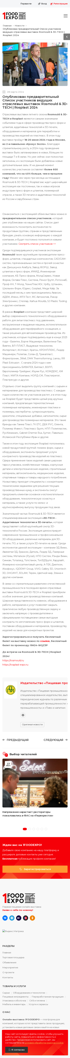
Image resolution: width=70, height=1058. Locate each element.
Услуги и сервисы (38, 1004)
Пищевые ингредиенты (15, 997)
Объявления (9, 962)
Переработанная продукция (47, 997)
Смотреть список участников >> (37, 243)
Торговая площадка (13, 957)
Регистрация (61, 3)
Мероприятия (10, 967)
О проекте (8, 972)
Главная (6, 952)
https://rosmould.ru (13, 660)
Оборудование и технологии (29, 993)
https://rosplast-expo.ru (15, 664)
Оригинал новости (32, 724)
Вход (44, 3)
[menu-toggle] (66, 16)
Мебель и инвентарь (13, 1004)
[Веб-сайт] (23, 715)
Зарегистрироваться (37, 869)
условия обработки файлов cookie (44, 1042)
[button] (25, 829)
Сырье (6, 993)
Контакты (7, 977)
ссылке (45, 641)
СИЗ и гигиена (37, 1001)
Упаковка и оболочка (14, 1001)
